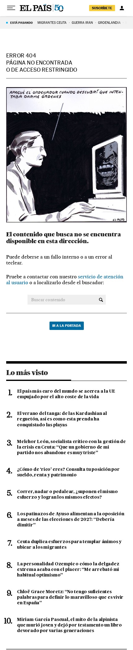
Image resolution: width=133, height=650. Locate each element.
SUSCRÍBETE (102, 8)
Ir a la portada (66, 325)
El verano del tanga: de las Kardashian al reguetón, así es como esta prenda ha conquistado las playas (62, 419)
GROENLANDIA (109, 23)
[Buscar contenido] (101, 300)
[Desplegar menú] (11, 8)
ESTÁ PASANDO (21, 22)
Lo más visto (27, 372)
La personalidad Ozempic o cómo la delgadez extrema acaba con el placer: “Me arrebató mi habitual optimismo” (68, 569)
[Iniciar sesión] (122, 8)
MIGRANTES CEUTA (52, 23)
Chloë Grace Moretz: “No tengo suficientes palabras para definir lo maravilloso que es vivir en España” (70, 597)
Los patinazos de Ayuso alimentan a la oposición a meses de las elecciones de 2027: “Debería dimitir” (70, 519)
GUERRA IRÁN (82, 23)
